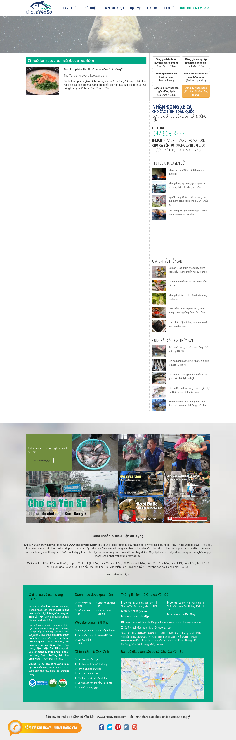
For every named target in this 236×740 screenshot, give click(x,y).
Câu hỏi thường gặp (88, 687)
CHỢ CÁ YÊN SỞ (39, 8)
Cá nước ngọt (113, 8)
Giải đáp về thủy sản (167, 261)
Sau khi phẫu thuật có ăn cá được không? (93, 69)
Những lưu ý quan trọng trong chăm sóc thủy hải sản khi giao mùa (187, 185)
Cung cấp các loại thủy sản (172, 340)
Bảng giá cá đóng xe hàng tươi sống (196, 77)
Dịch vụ (135, 8)
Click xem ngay (41, 460)
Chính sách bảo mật (88, 659)
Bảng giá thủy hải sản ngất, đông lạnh (166, 91)
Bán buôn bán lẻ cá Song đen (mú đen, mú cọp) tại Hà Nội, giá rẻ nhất (187, 403)
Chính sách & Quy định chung (92, 664)
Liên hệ (169, 8)
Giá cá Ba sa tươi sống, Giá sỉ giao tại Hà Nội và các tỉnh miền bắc (189, 390)
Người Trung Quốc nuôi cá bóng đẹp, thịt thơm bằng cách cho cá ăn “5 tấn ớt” (188, 200)
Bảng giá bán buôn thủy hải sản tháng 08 (166, 62)
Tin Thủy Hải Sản (106, 630)
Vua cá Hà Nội (105, 634)
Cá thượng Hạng (86, 634)
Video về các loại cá (106, 604)
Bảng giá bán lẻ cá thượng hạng (167, 77)
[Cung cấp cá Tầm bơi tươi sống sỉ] (141, 484)
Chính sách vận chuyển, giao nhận (95, 682)
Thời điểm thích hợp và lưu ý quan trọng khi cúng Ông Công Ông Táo (187, 310)
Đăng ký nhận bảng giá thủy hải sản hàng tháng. (196, 91)
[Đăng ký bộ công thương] (38, 682)
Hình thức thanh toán (88, 673)
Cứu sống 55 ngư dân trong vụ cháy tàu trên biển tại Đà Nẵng (188, 212)
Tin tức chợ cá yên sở (168, 163)
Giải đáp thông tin (85, 612)
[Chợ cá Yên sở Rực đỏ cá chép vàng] (187, 510)
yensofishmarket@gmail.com (185, 140)
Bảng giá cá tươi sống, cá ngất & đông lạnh (179, 118)
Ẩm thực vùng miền (84, 604)
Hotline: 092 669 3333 (194, 8)
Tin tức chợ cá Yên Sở (105, 612)
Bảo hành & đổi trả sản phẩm (92, 677)
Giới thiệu (89, 8)
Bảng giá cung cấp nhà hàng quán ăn (196, 62)
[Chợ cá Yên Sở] (72, 497)
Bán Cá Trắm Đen (84, 641)
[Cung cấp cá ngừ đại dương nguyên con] (187, 484)
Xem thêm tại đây (117, 574)
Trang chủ (68, 8)
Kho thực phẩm (85, 630)
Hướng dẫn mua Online (89, 668)
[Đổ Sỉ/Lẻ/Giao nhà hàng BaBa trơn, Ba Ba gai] (141, 510)
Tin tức (152, 8)
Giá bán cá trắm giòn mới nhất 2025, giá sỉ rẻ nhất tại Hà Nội (188, 376)
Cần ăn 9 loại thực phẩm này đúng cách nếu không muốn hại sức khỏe (188, 269)
